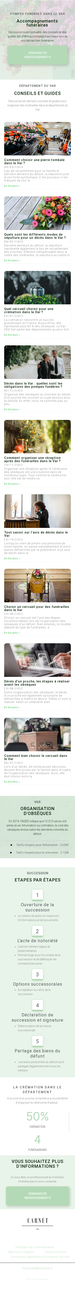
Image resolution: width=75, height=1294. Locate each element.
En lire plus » (12, 186)
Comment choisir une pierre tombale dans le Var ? (34, 161)
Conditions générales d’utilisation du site (40, 1256)
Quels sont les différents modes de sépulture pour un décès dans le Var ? (35, 236)
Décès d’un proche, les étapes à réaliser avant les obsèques (37, 683)
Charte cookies (56, 1252)
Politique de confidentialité (35, 1247)
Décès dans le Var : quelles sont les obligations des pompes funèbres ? (33, 385)
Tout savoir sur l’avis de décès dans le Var (36, 534)
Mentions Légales (21, 1252)
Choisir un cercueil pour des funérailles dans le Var (36, 608)
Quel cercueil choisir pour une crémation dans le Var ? (28, 310)
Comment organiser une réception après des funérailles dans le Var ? (32, 459)
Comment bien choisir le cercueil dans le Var (35, 757)
